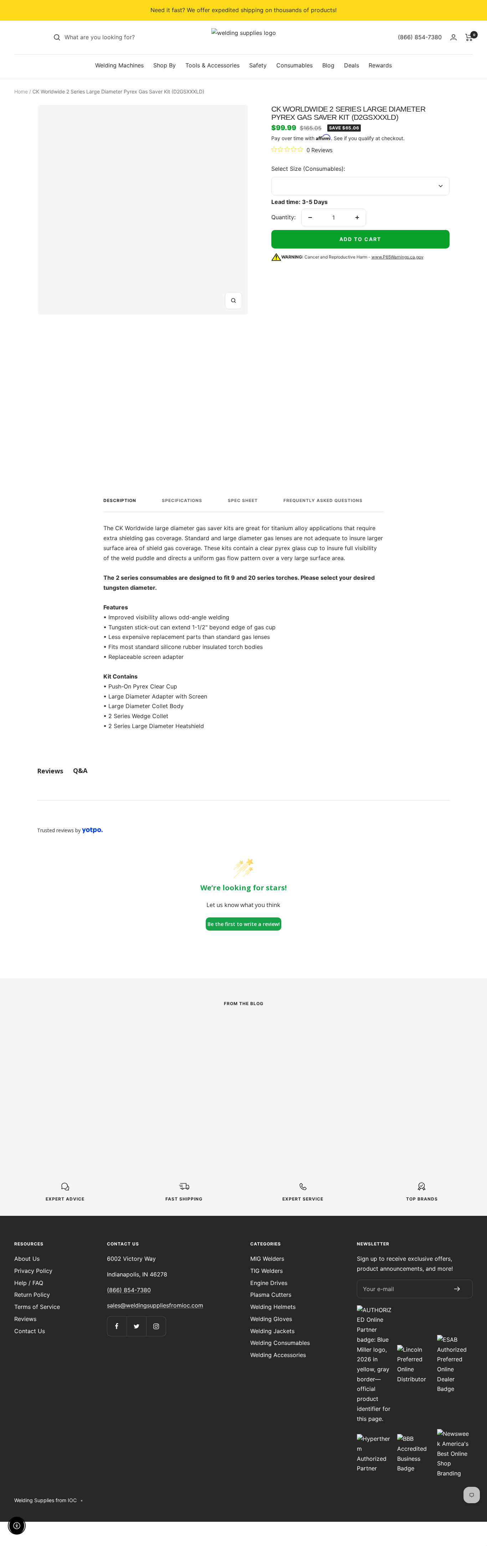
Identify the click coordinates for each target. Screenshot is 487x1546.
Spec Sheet (243, 500)
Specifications (182, 500)
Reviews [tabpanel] (50, 771)
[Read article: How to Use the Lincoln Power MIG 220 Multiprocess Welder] (101, 1033)
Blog (328, 65)
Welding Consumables (280, 1342)
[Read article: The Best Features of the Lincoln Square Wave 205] (244, 1033)
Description (119, 500)
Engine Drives (268, 1282)
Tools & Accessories (212, 65)
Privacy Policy (33, 1270)
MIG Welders (267, 1258)
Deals (351, 65)
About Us (27, 1258)
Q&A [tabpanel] (80, 770)
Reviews (25, 1318)
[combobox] (118, 37)
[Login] (453, 37)
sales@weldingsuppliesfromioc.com (155, 1305)
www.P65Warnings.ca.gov (397, 257)
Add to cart (360, 239)
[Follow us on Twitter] (136, 1326)
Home (21, 91)
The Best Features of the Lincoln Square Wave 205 (243, 1078)
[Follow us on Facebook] (117, 1326)
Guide (330, 1045)
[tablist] (243, 770)
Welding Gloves (271, 1318)
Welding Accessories (278, 1354)
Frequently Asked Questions (323, 500)
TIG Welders (266, 1270)
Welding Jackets (272, 1331)
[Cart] (469, 37)
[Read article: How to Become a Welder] (386, 1029)
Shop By (164, 65)
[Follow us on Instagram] (156, 1326)
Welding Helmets (273, 1306)
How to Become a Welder (385, 1057)
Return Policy (32, 1294)
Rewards (380, 65)
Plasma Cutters (270, 1294)
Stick (187, 1055)
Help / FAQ (28, 1282)
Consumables (294, 65)
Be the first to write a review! (243, 924)
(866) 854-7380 (129, 1290)
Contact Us (29, 1331)
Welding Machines (119, 65)
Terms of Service (37, 1306)
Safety (258, 65)
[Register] (457, 1288)
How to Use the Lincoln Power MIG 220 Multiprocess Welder (96, 1078)
